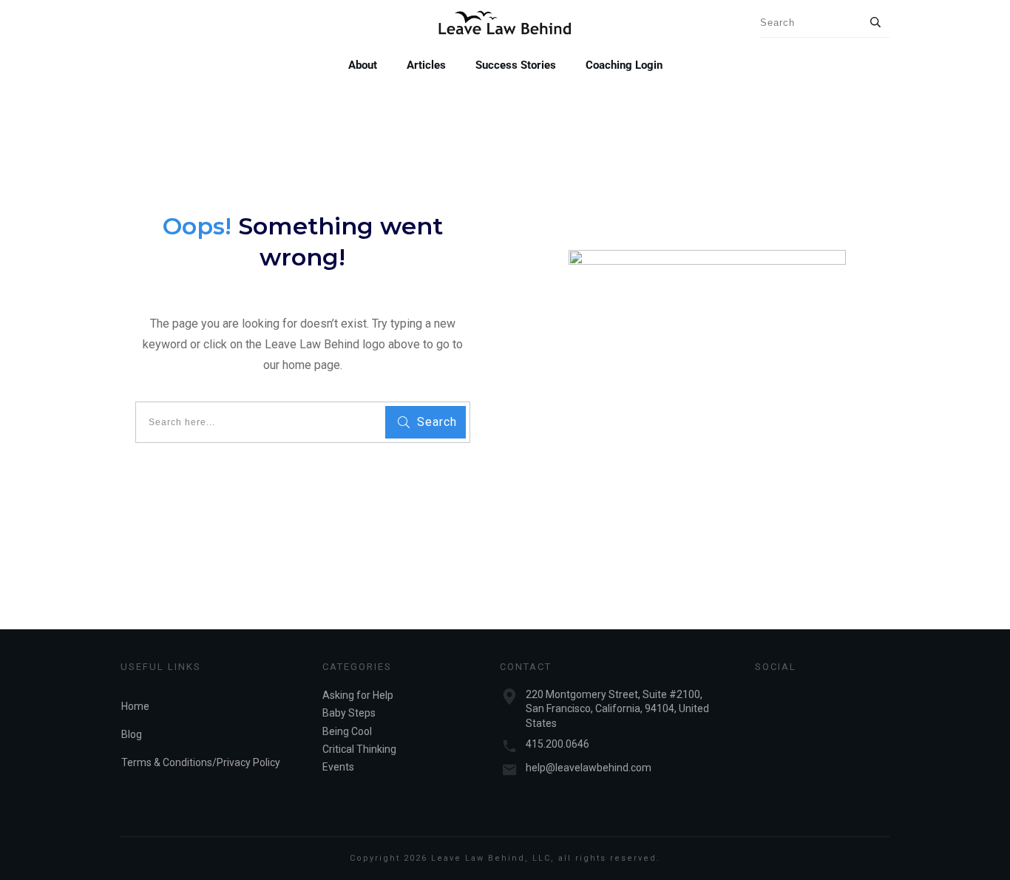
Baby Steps (349, 713)
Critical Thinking (359, 749)
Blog (131, 734)
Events (338, 767)
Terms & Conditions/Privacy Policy (200, 762)
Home (135, 706)
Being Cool (347, 731)
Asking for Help (357, 695)
